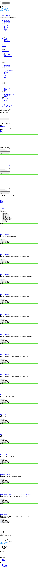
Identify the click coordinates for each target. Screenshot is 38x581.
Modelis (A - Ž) (5, 220)
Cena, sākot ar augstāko (6, 217)
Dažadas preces (6, 32)
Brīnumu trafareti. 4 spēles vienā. (5, 474)
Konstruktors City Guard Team (5, 414)
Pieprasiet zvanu (5, 549)
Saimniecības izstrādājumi (8, 56)
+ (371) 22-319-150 (3, 13)
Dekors (5, 48)
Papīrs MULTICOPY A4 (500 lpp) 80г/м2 (7, 145)
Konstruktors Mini (3, 434)
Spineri (5, 42)
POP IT (5, 39)
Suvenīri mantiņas (7, 95)
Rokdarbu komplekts (3, 454)
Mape (5, 30)
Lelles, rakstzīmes (7, 41)
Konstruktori (6, 40)
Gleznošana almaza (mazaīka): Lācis (6, 165)
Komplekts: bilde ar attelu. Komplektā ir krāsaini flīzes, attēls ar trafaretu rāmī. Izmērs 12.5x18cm (15, 494)
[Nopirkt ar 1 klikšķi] (3, 150)
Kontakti (3, 559)
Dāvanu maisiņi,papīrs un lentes (9, 94)
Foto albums (6, 36)
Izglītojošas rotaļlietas (7, 88)
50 (2, 206)
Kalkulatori (6, 27)
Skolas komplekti (7, 76)
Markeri (5, 29)
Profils (3, 564)
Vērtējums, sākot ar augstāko (7, 218)
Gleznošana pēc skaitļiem (8, 22)
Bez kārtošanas (3, 211)
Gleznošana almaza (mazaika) (7, 15)
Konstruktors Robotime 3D (4, 254)
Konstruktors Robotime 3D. (4, 294)
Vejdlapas (5, 26)
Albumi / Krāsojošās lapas (8, 25)
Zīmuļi (5, 28)
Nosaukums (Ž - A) (5, 215)
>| (2, 529)
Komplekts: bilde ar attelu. (4, 514)
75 (2, 207)
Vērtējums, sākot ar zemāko (7, 219)
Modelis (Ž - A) (5, 221)
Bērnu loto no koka (3, 394)
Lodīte (5, 43)
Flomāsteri (6, 31)
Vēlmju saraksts (4, 566)
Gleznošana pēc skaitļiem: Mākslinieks (6, 185)
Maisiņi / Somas (6, 55)
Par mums (3, 553)
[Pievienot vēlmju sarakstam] (5, 152)
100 (3, 208)
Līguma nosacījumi (5, 555)
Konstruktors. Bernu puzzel (4, 234)
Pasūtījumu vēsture (5, 565)
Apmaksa (3, 554)
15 (2, 205)
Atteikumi (3, 560)
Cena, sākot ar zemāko (6, 216)
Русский (4, 6)
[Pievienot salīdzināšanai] (4, 153)
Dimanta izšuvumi (7, 21)
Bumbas (5, 100)
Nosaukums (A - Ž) (5, 214)
